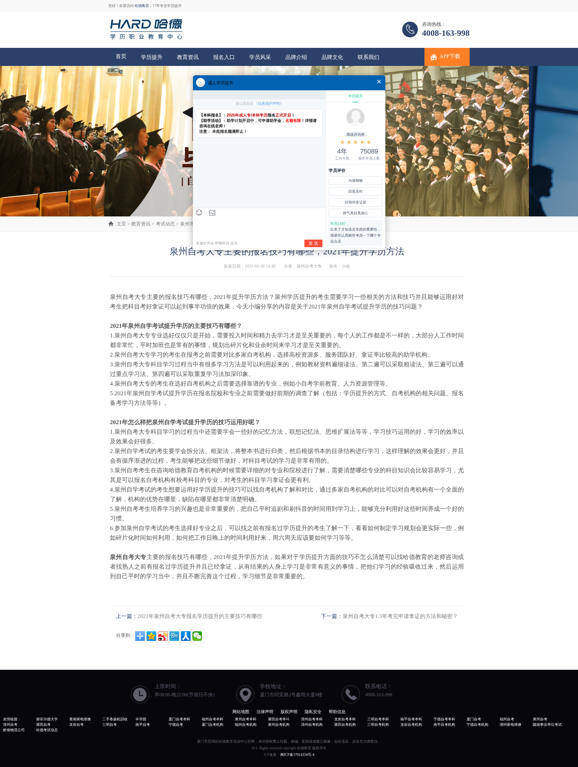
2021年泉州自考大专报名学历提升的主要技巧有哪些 (200, 616)
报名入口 (224, 57)
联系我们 (368, 57)
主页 (121, 223)
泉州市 (187, 223)
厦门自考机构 (212, 724)
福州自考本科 (212, 719)
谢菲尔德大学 (47, 719)
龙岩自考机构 (411, 724)
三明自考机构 (378, 724)
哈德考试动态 (47, 730)
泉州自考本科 (245, 719)
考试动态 (165, 223)
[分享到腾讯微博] (174, 636)
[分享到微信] (197, 636)
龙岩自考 (76, 724)
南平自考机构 (444, 724)
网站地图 (240, 712)
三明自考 (109, 724)
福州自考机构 (245, 724)
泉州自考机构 (279, 724)
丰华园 (140, 719)
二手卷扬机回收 (115, 719)
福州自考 (507, 719)
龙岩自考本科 (345, 719)
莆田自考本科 (279, 719)
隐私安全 (313, 712)
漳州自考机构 (312, 724)
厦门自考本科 (179, 719)
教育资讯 (188, 57)
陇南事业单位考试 (547, 724)
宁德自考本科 (444, 719)
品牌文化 (332, 57)
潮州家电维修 (510, 724)
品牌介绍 (296, 57)
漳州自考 (10, 724)
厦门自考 (474, 719)
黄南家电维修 (80, 719)
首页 (121, 56)
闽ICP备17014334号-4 (297, 755)
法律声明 (264, 712)
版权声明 (289, 712)
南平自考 (142, 724)
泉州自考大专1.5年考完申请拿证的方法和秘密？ (400, 616)
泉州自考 (540, 719)
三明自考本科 (378, 719)
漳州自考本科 (312, 719)
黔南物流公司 (14, 730)
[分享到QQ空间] (151, 636)
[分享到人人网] (186, 636)
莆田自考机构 (345, 724)
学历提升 (152, 57)
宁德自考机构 (477, 724)
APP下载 (450, 56)
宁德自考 (176, 724)
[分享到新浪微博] (163, 636)
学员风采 (260, 57)
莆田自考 (43, 724)
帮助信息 (337, 712)
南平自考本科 (411, 719)
